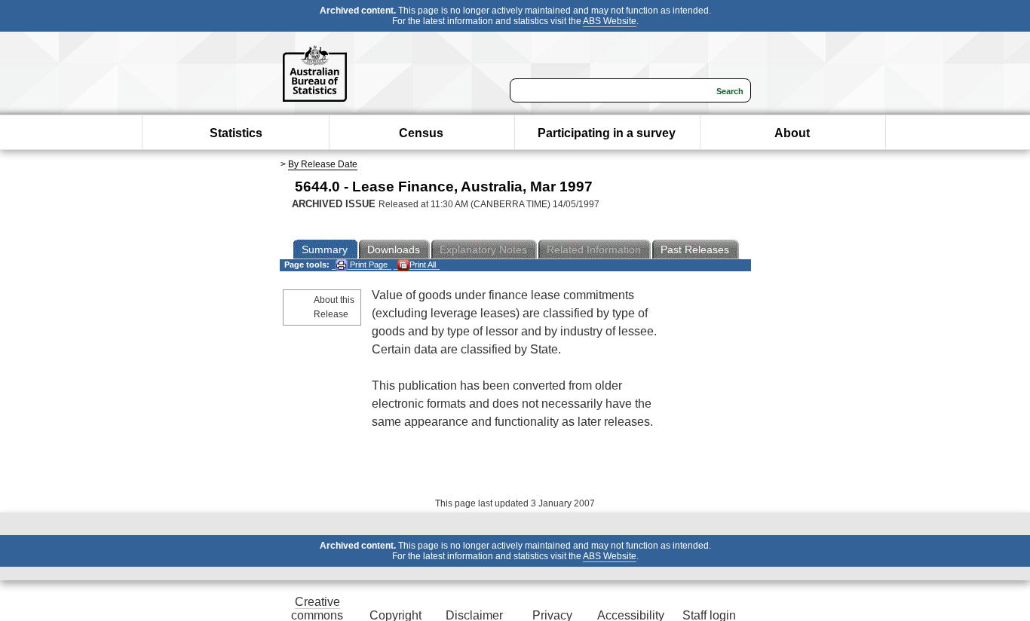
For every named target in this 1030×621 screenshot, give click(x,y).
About (792, 133)
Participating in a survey (607, 133)
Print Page (368, 264)
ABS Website (609, 21)
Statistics (236, 133)
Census (421, 133)
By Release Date (322, 164)
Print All (422, 264)
